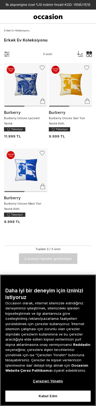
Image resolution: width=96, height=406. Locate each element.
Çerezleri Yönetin (48, 381)
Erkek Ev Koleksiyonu (17, 30)
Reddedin (81, 344)
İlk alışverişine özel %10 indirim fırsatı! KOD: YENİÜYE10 (48, 5)
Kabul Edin (48, 396)
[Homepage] (47, 16)
